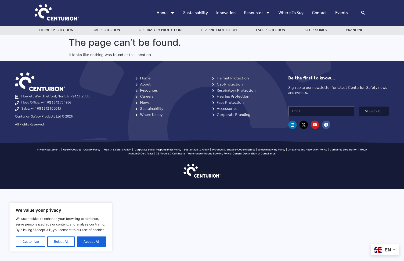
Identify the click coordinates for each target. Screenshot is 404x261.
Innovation (226, 13)
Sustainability (195, 13)
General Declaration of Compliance (254, 153)
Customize (30, 241)
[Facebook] (326, 125)
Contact (319, 13)
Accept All (91, 241)
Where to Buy (290, 13)
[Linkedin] (292, 125)
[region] (60, 227)
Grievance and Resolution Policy (307, 149)
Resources (253, 13)
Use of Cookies (72, 149)
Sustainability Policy (196, 149)
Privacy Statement (48, 149)
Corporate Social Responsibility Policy (158, 149)
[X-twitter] (303, 125)
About (162, 13)
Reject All (61, 241)
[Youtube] (315, 125)
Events (341, 13)
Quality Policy (91, 149)
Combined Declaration (343, 149)
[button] (363, 12)
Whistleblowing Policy (272, 149)
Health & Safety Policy (117, 149)
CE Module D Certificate (170, 153)
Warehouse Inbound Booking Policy (209, 153)
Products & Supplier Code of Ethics (233, 149)
